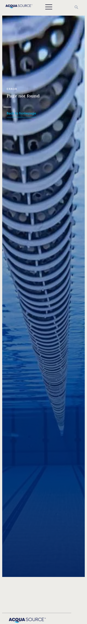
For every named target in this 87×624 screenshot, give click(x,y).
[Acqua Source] (19, 7)
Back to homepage (21, 113)
